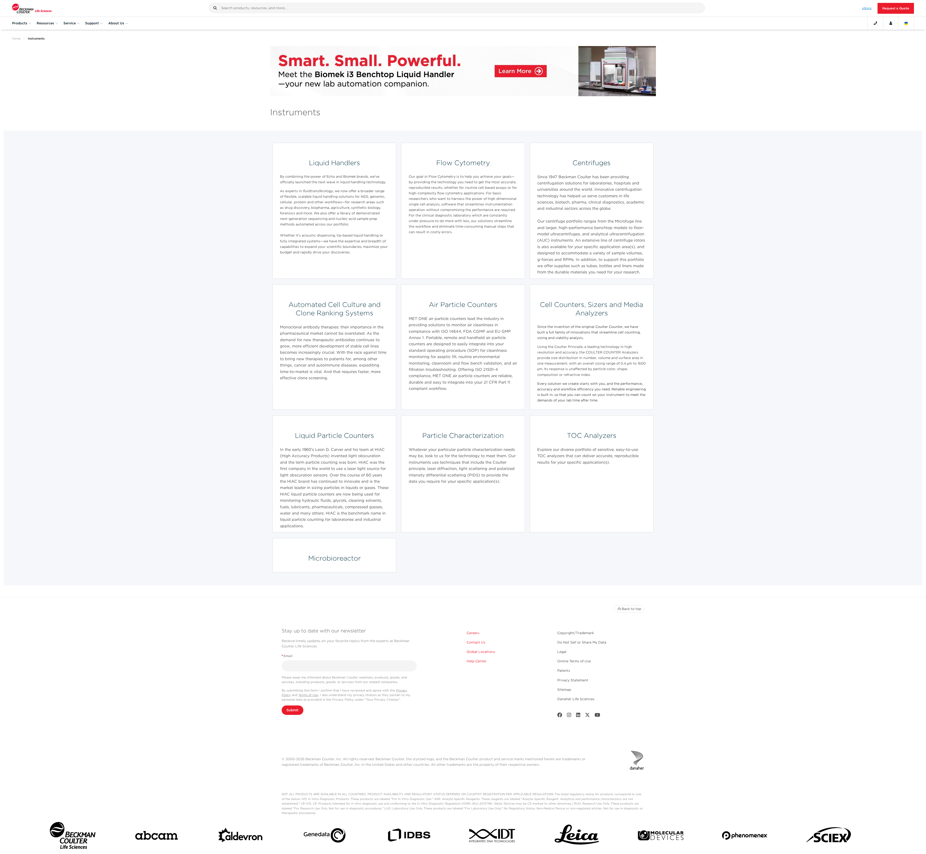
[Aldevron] (241, 836)
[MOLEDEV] (661, 836)
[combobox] (457, 8)
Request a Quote (895, 8)
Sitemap (564, 689)
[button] (215, 8)
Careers (473, 633)
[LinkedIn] (578, 716)
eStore (867, 8)
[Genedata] (324, 836)
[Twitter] (587, 716)
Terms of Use (308, 695)
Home (16, 38)
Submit (292, 710)
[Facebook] (559, 716)
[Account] (890, 23)
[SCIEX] (829, 836)
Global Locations (481, 652)
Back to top (631, 609)
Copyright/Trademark (575, 633)
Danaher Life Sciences (575, 699)
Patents (563, 670)
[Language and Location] (906, 23)
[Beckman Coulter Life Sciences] (32, 8)
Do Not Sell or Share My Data (581, 642)
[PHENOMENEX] (745, 836)
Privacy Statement (572, 680)
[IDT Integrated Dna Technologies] (493, 836)
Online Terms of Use (574, 661)
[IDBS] (409, 836)
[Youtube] (597, 716)
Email (287, 656)
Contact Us (476, 642)
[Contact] (875, 23)
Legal (561, 652)
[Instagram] (569, 716)
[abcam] (156, 836)
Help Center (477, 661)
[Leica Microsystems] (577, 836)
